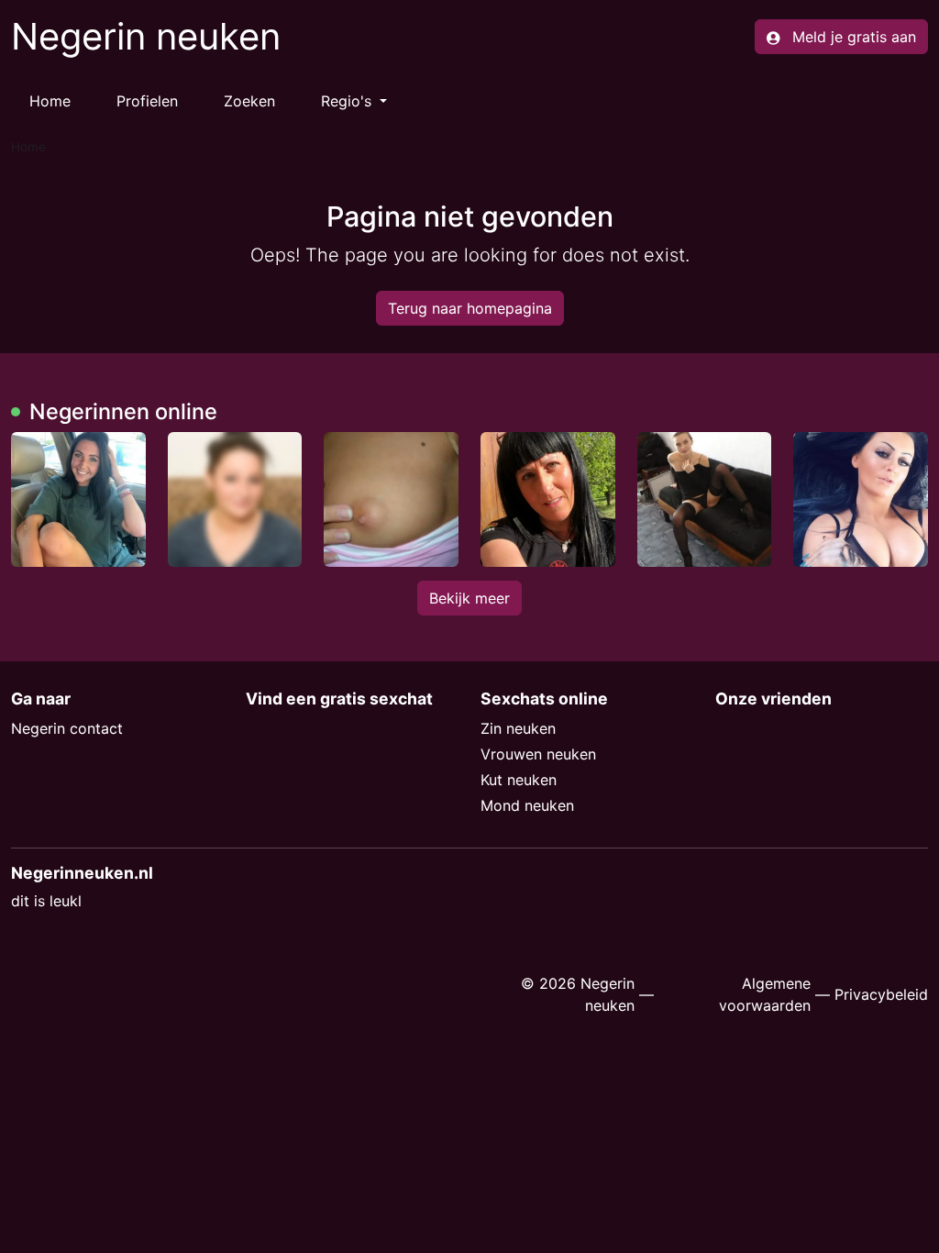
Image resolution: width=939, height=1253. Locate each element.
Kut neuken (519, 780)
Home (50, 101)
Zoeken (249, 101)
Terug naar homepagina (470, 308)
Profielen (147, 101)
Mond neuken (527, 805)
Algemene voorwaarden (765, 994)
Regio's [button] (348, 101)
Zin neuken (518, 728)
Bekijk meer (469, 598)
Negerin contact (67, 728)
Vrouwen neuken (538, 754)
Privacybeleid (881, 994)
